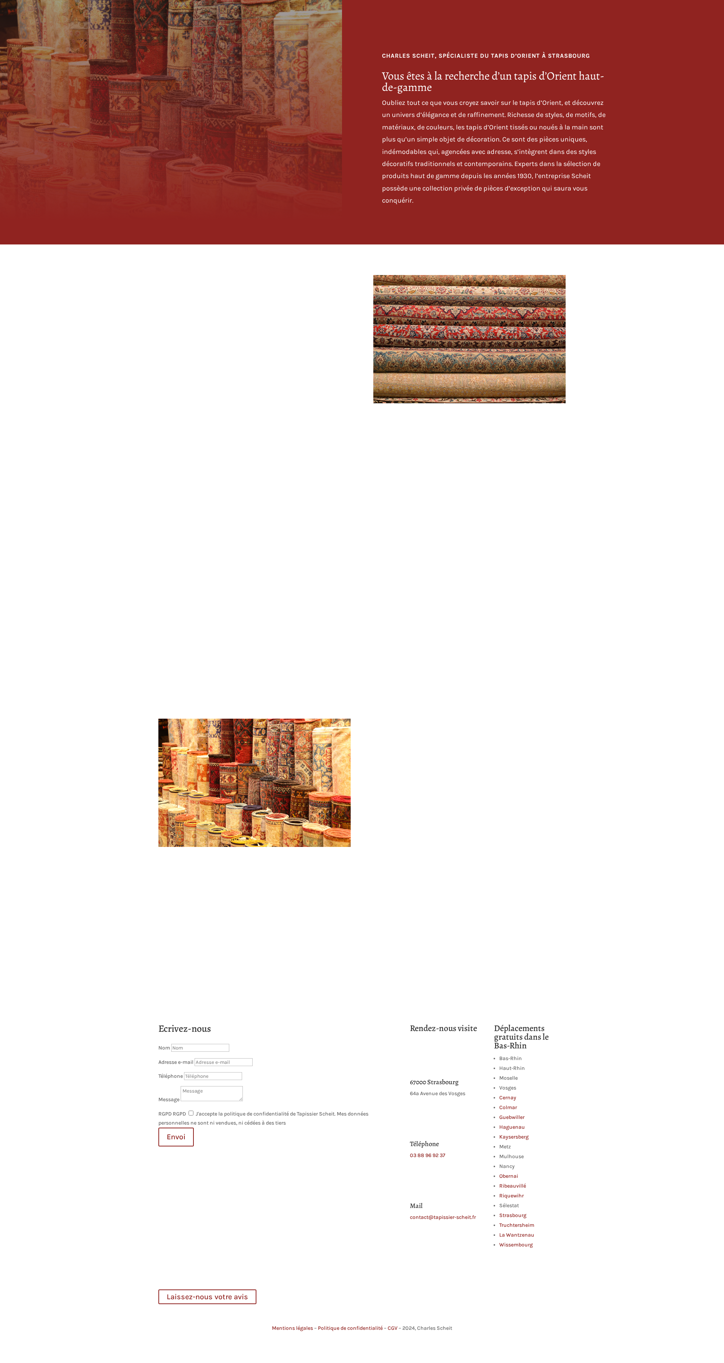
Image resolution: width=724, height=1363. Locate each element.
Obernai (508, 1176)
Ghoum (168, 373)
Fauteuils (362, 15)
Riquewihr (511, 1195)
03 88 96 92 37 (427, 1155)
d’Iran (228, 293)
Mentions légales (292, 1328)
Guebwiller (512, 1117)
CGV (392, 1328)
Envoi (176, 1137)
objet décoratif (264, 572)
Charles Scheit (273, 15)
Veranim (306, 364)
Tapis (523, 15)
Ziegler (201, 373)
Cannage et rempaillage (412, 15)
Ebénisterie (464, 15)
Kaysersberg (514, 1137)
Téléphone (170, 1076)
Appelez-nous (469, 497)
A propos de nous (321, 15)
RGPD (165, 1114)
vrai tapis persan (406, 736)
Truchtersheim (516, 1225)
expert (465, 913)
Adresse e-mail (175, 1062)
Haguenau (512, 1127)
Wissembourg (516, 1245)
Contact (556, 15)
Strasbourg (512, 1215)
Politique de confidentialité (350, 1328)
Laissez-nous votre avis (207, 1296)
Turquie (286, 293)
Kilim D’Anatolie (224, 364)
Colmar (508, 1107)
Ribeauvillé (512, 1186)
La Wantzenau (516, 1235)
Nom (164, 1048)
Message (168, 1099)
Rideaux (497, 15)
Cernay (507, 1097)
